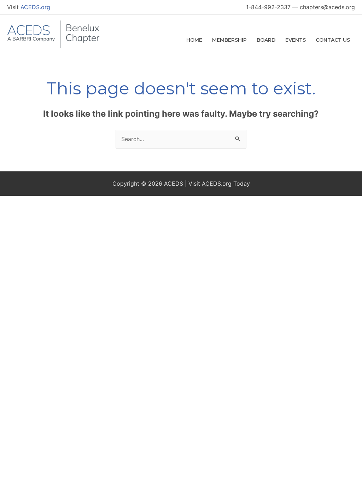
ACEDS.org (35, 7)
